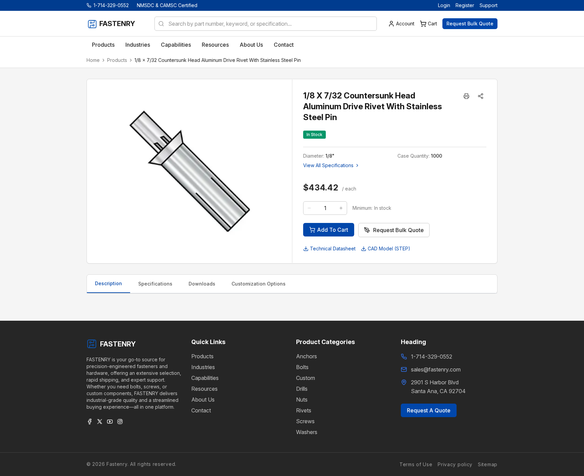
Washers (306, 432)
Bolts (302, 367)
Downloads (202, 284)
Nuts (302, 399)
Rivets (303, 410)
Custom (305, 378)
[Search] (159, 24)
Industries (203, 367)
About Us (203, 399)
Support (488, 5)
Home (93, 60)
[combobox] (265, 24)
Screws (305, 421)
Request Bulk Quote (469, 23)
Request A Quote (429, 410)
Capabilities (205, 378)
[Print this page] (466, 96)
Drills (302, 388)
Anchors (306, 356)
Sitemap (487, 464)
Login (444, 5)
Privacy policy (455, 464)
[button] (480, 96)
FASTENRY (118, 344)
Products (117, 60)
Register (465, 5)
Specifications (155, 284)
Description (108, 283)
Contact (201, 410)
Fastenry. (116, 464)
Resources (204, 388)
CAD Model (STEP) (389, 248)
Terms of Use (415, 464)
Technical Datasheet (333, 248)
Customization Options (259, 284)
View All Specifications (328, 165)
